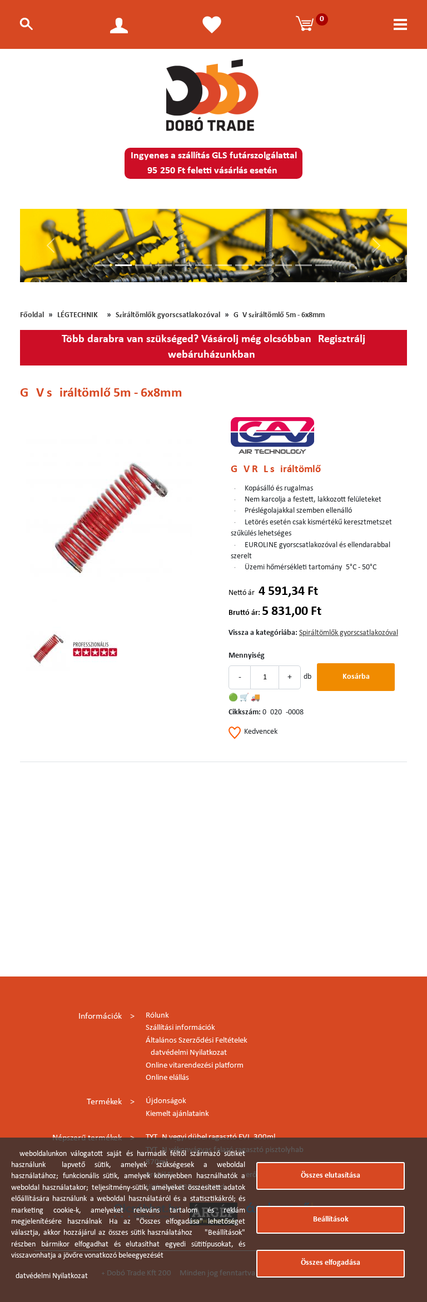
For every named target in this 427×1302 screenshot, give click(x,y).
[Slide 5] (183, 265)
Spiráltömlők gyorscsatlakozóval (168, 315)
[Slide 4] (163, 265)
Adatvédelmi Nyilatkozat (186, 1053)
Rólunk (157, 1015)
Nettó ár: (243, 593)
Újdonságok (166, 1101)
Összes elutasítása (330, 1175)
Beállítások (331, 1219)
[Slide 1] (103, 265)
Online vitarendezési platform (195, 1065)
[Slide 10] (283, 265)
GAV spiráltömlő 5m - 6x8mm (279, 315)
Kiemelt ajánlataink (177, 1114)
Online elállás (167, 1078)
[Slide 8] (243, 265)
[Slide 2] (123, 265)
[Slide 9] (263, 265)
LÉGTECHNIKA (79, 315)
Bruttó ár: (244, 613)
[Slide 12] (323, 265)
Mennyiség (247, 655)
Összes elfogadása (330, 1262)
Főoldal (32, 315)
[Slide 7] (223, 265)
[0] (306, 24)
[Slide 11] (303, 265)
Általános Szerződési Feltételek (196, 1040)
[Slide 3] (143, 265)
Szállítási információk (180, 1028)
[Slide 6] (203, 265)
